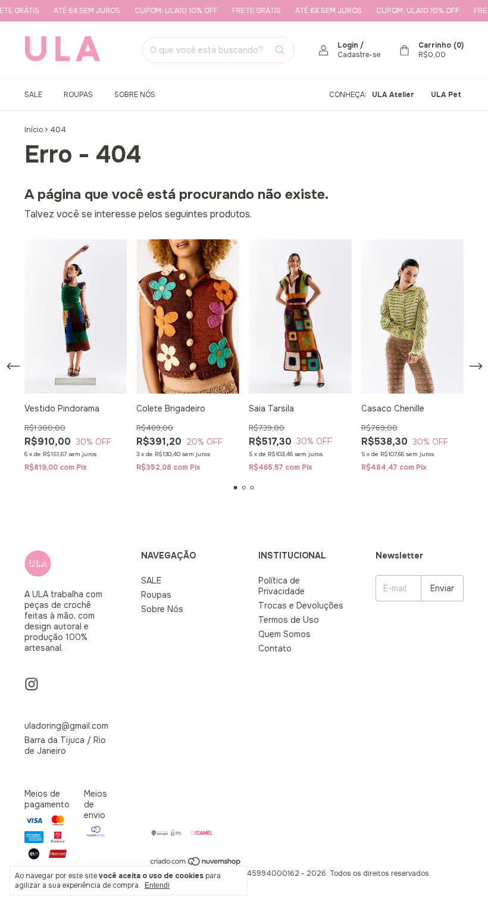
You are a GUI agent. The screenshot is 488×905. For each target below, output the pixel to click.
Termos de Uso (288, 619)
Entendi (157, 885)
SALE (33, 94)
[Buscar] (280, 50)
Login (347, 45)
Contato (275, 648)
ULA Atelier (393, 94)
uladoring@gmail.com (66, 725)
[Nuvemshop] (196, 864)
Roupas (78, 94)
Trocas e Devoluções (300, 605)
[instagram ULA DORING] (31, 684)
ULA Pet (446, 94)
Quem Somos (284, 634)
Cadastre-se (358, 55)
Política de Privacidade (281, 586)
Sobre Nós (134, 94)
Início (33, 130)
